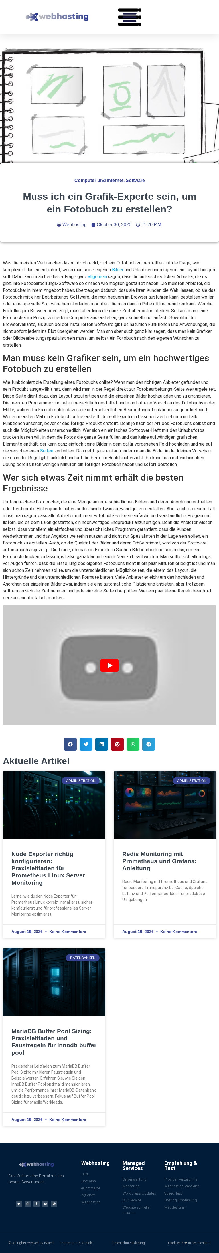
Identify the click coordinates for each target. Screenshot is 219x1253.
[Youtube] (45, 1204)
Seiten (46, 451)
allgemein (97, 276)
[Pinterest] (54, 1204)
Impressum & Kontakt (76, 1243)
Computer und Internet (98, 180)
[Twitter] (19, 1204)
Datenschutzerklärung (128, 1243)
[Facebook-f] (36, 1204)
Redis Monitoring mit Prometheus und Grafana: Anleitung (159, 861)
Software (135, 180)
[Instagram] (28, 1204)
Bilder (117, 269)
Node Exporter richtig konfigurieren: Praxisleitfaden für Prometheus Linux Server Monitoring (48, 868)
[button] (129, 17)
